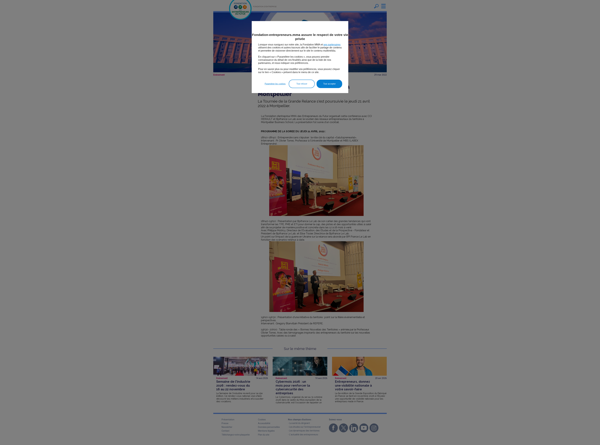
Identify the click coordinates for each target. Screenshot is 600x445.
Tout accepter (329, 84)
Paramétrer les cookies (275, 84)
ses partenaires (331, 44)
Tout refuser (301, 84)
